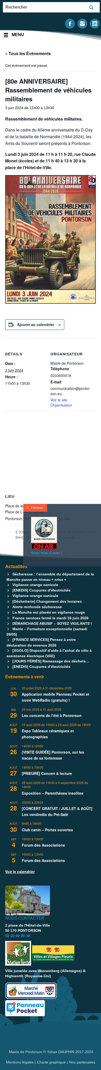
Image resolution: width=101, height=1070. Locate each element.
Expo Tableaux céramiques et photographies (48, 733)
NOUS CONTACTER (25, 918)
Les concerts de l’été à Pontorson (52, 715)
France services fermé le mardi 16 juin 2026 (50, 618)
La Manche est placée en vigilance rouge (48, 612)
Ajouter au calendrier (35, 324)
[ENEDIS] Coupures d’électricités (41, 590)
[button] (35, 507)
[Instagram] (82, 23)
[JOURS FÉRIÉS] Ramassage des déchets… (50, 661)
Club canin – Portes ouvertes (47, 829)
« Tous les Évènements (28, 53)
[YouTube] (95, 23)
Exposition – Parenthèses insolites (52, 793)
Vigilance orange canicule (35, 585)
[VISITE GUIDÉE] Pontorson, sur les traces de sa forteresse (53, 755)
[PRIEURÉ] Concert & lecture (47, 773)
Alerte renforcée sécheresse (37, 607)
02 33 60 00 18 (17, 936)
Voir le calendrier (20, 871)
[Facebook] (70, 23)
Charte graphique (51, 1062)
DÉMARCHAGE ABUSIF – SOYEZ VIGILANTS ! (52, 623)
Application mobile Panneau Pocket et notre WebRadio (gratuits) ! (55, 697)
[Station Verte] (18, 953)
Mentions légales (20, 1062)
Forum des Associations (43, 845)
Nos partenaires (82, 1062)
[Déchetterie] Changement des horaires (47, 601)
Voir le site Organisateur (61, 402)
